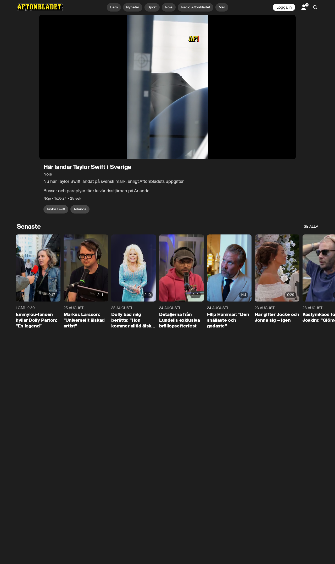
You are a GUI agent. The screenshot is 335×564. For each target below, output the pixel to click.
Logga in (284, 7)
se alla (311, 226)
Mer (222, 7)
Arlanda (80, 209)
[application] (167, 87)
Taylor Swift (56, 209)
